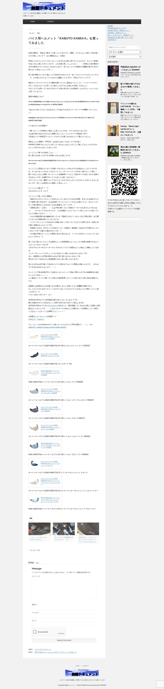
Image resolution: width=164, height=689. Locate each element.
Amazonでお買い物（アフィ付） (121, 37)
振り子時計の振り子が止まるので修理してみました (130, 87)
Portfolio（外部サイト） (117, 33)
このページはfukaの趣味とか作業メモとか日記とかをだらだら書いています (82, 680)
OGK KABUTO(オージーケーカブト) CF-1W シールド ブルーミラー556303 (50, 445)
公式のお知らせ (52, 305)
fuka (37, 563)
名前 (34, 604)
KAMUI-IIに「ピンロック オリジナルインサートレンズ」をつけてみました (87, 539)
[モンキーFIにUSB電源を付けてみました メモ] (64, 529)
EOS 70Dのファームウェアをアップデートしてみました (56, 652)
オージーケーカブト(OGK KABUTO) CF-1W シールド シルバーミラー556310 (50, 427)
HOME (32, 21)
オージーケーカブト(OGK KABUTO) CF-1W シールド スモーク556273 (50, 409)
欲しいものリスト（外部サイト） (121, 35)
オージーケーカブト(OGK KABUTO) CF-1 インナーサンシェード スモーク (50, 463)
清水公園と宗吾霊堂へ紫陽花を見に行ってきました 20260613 (130, 150)
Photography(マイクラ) (117, 28)
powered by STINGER (99, 685)
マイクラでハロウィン (43, 649)
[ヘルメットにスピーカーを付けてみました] (39, 529)
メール (35, 612)
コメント (36, 576)
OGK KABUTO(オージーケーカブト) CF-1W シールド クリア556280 (50, 373)
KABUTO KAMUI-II (36, 319)
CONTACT (50, 21)
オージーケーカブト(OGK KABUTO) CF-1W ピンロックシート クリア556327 (50, 336)
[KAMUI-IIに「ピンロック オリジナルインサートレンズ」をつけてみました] (88, 529)
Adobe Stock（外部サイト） (119, 30)
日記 (38, 550)
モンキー (33, 550)
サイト (34, 620)
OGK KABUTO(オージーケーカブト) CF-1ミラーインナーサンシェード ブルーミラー (50, 500)
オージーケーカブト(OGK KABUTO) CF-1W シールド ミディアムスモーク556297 (50, 391)
